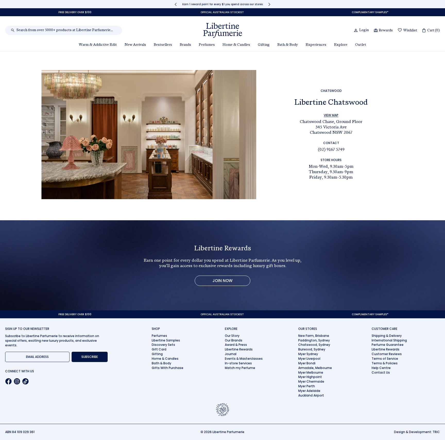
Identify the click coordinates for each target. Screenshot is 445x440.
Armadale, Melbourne (315, 368)
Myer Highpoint (310, 377)
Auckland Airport (311, 395)
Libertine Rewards (239, 349)
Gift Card (159, 349)
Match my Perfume (240, 368)
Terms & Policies (385, 363)
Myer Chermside (311, 381)
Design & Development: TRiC (417, 432)
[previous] (175, 4)
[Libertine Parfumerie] (222, 30)
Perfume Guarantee (388, 344)
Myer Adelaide (309, 391)
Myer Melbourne (310, 372)
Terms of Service (385, 358)
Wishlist (410, 30)
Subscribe (89, 357)
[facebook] (8, 381)
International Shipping (389, 340)
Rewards (386, 30)
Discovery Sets (163, 344)
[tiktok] (25, 381)
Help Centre (381, 368)
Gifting (157, 354)
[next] (269, 4)
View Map (331, 115)
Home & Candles (165, 358)
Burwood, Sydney (311, 349)
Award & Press (236, 344)
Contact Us (381, 372)
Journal (230, 354)
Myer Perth (306, 386)
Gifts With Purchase (167, 368)
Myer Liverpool (309, 358)
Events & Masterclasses (244, 358)
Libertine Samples (166, 340)
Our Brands (233, 340)
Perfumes (159, 335)
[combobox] (66, 30)
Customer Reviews (387, 354)
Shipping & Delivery (387, 335)
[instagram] (17, 381)
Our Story (232, 335)
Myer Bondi (306, 363)
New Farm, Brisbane (313, 335)
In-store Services (238, 363)
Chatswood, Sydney (314, 344)
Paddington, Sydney (314, 340)
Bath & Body (161, 363)
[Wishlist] (400, 30)
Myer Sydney (308, 354)
